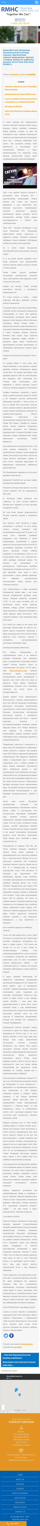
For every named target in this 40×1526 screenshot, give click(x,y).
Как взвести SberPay (13, 106)
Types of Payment (20, 1493)
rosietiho (31, 74)
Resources (20, 1502)
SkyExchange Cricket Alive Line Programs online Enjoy (19, 1363)
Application (20, 1498)
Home (20, 1475)
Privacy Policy (20, 1507)
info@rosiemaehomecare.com (21, 1460)
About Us (20, 1479)
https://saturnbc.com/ (18, 671)
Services (20, 1484)
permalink (18, 1347)
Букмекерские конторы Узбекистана (20, 94)
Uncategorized (27, 1344)
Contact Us (20, 1512)
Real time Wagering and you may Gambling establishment (17, 1356)
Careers (20, 1489)
